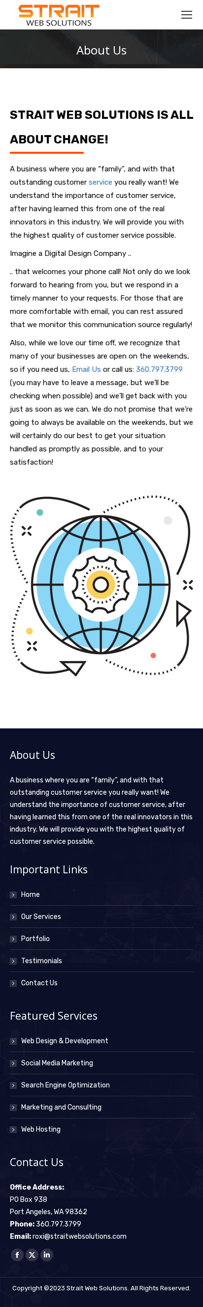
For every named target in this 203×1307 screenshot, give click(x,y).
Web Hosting (41, 1129)
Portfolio (35, 939)
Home (30, 894)
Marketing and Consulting (61, 1107)
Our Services (41, 917)
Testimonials (41, 961)
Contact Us (39, 983)
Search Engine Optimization (65, 1085)
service (100, 182)
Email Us (86, 369)
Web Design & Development (64, 1041)
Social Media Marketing (57, 1063)
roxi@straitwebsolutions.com (80, 1236)
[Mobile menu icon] (186, 14)
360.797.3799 (159, 369)
